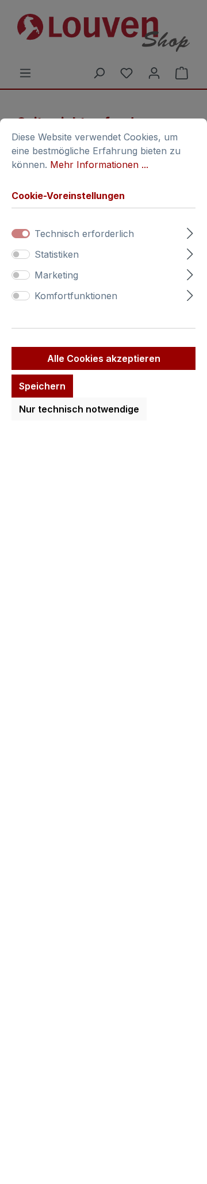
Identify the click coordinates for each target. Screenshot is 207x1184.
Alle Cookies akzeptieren (103, 358)
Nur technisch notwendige (79, 409)
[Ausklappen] (190, 231)
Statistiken (56, 254)
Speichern (42, 386)
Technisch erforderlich (84, 233)
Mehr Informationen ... (99, 164)
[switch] (21, 254)
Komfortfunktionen (75, 295)
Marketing (56, 275)
